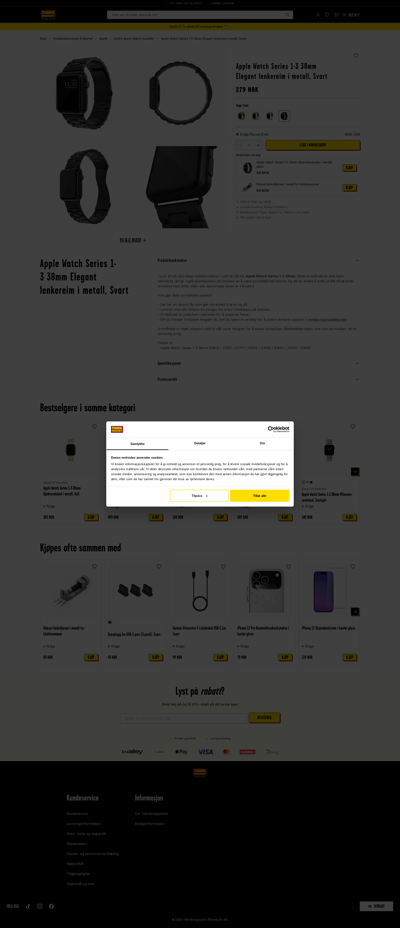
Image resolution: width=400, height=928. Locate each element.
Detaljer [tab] (200, 443)
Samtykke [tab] (137, 444)
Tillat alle (259, 495)
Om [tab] (262, 443)
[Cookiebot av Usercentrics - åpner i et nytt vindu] (271, 429)
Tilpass (197, 495)
